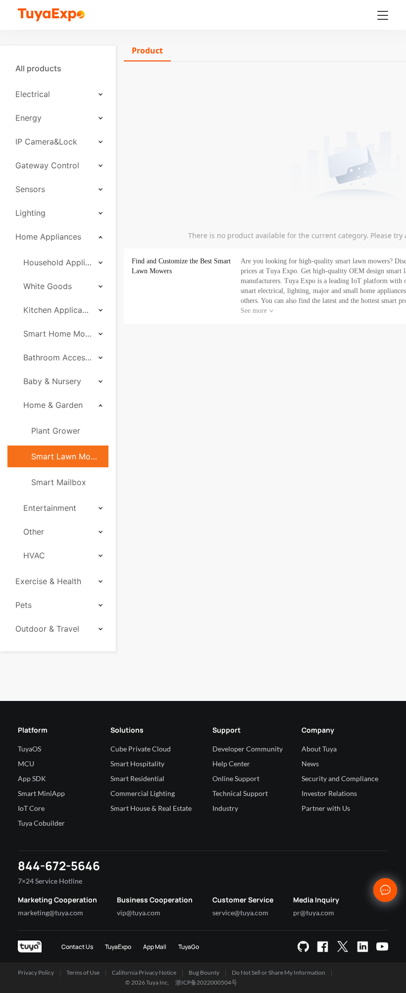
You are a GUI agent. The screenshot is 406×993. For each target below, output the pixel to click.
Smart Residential (137, 778)
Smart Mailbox (58, 482)
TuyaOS (29, 749)
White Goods (47, 286)
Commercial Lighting (142, 793)
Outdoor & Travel (47, 629)
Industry (225, 808)
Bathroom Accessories (57, 357)
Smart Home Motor (57, 334)
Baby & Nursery (52, 381)
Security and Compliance (340, 778)
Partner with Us (326, 808)
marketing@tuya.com (50, 912)
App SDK (32, 778)
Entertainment (49, 508)
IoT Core (31, 808)
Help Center (231, 763)
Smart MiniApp (41, 793)
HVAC (34, 555)
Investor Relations (329, 793)
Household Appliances (57, 262)
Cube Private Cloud (140, 749)
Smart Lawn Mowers (66, 456)
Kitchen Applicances (57, 310)
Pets (23, 605)
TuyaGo (188, 947)
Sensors (30, 189)
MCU (26, 763)
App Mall (154, 947)
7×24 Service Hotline (50, 881)
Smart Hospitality (137, 763)
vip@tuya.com (138, 912)
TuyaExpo (118, 947)
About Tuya (319, 749)
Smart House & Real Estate (151, 808)
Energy (28, 118)
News (310, 763)
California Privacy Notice (144, 972)
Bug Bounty (204, 972)
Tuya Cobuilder (41, 823)
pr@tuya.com (313, 912)
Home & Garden (53, 405)
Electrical (32, 94)
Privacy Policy (36, 972)
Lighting (30, 213)
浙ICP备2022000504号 (206, 982)
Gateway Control (47, 165)
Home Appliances (48, 237)
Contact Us (77, 947)
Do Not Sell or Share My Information (278, 972)
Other (33, 532)
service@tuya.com (240, 912)
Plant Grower (55, 431)
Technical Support (240, 793)
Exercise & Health (48, 581)
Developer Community (247, 749)
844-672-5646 (59, 865)
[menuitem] (57, 68)
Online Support (235, 778)
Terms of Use (83, 972)
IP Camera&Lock (46, 142)
